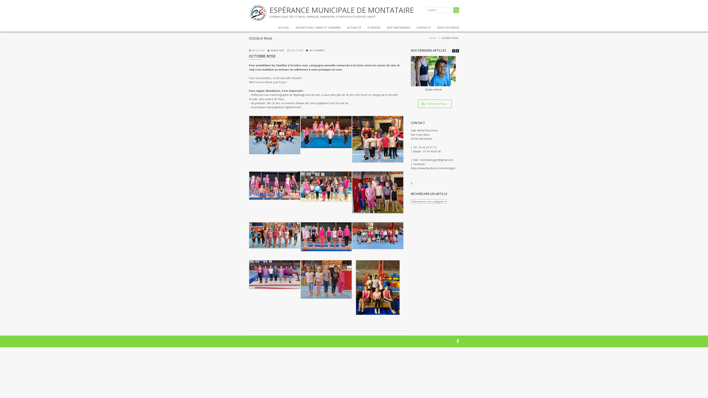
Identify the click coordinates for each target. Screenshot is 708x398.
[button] (457, 51)
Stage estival (433, 89)
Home (432, 38)
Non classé (296, 50)
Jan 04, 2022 (258, 50)
